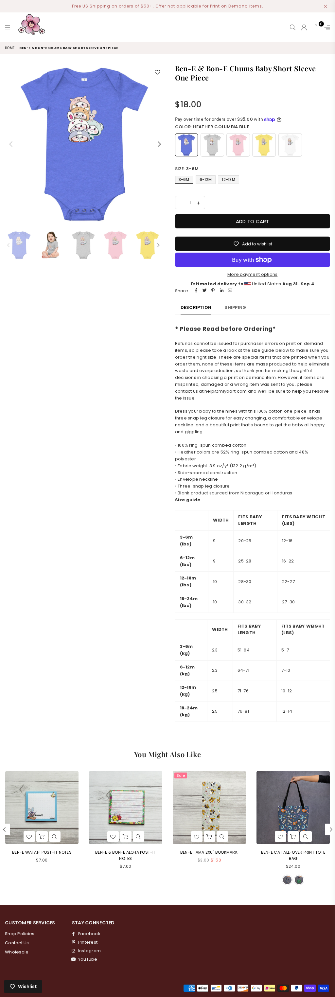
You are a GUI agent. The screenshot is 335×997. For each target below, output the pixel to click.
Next (159, 144)
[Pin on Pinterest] (213, 291)
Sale (181, 775)
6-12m (206, 179)
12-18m (228, 179)
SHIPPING (235, 307)
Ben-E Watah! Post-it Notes (42, 852)
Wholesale (16, 952)
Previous (10, 144)
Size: (187, 169)
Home (9, 47)
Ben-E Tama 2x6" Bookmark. (209, 852)
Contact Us (17, 943)
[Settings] (326, 27)
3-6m (184, 179)
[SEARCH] (292, 27)
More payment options (252, 274)
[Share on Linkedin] (221, 291)
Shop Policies (19, 934)
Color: (212, 127)
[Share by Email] (230, 291)
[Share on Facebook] (196, 291)
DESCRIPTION (196, 307)
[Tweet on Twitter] (204, 291)
